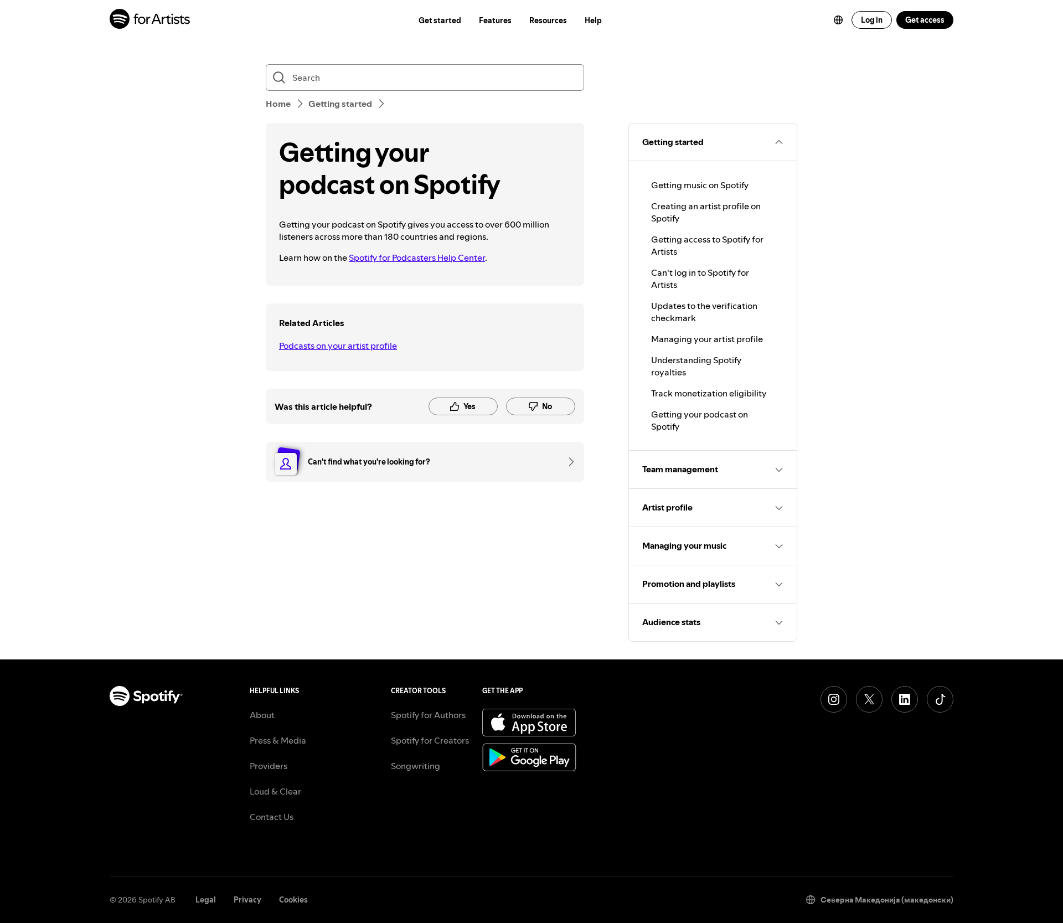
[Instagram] (834, 699)
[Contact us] (567, 461)
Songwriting (415, 766)
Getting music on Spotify (700, 185)
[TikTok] (940, 699)
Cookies (293, 899)
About (262, 715)
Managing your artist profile (707, 339)
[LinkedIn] (904, 699)
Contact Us (271, 817)
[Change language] (838, 20)
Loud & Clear (275, 791)
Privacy (247, 899)
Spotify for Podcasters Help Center (417, 257)
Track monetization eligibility (709, 393)
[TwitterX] (869, 699)
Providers (268, 766)
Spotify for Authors (428, 715)
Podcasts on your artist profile (338, 345)
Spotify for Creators (430, 740)
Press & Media (278, 740)
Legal (205, 899)
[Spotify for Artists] (150, 20)
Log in (872, 19)
